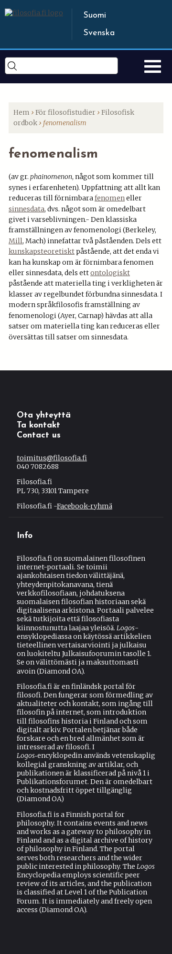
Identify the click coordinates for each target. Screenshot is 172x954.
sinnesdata (26, 209)
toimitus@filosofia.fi (52, 458)
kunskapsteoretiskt (42, 251)
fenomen (110, 198)
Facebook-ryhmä (84, 506)
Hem (21, 112)
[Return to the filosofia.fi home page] (34, 13)
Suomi (94, 15)
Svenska (99, 33)
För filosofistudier (65, 112)
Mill (15, 241)
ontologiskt (110, 272)
